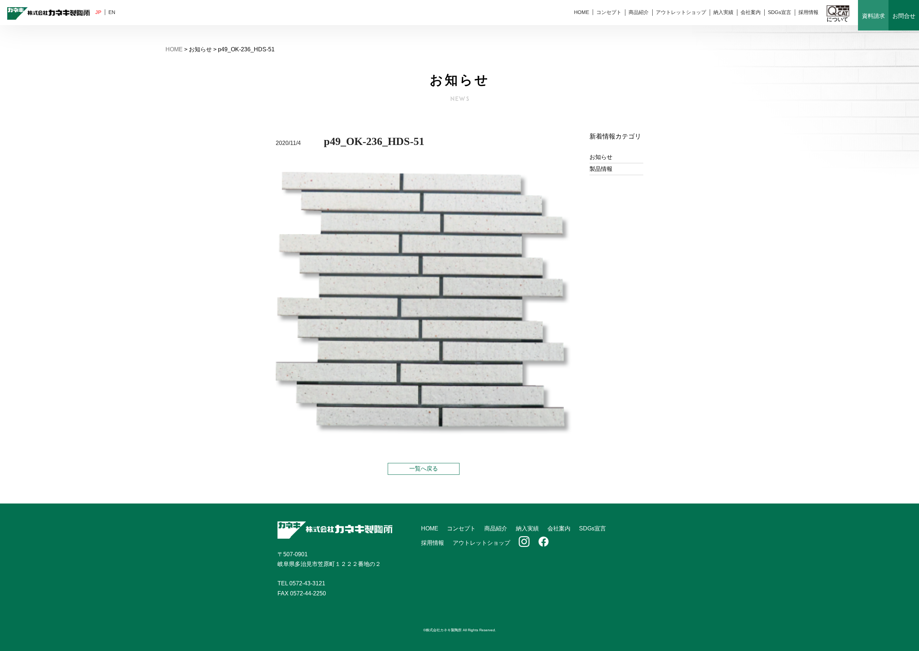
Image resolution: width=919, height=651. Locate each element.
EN (111, 12)
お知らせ (600, 157)
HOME (581, 12)
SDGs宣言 (779, 12)
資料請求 (873, 16)
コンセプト (608, 12)
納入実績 (723, 12)
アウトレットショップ (681, 12)
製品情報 (600, 169)
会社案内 (751, 12)
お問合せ (903, 16)
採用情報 (808, 12)
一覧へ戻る (423, 468)
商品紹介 (639, 12)
